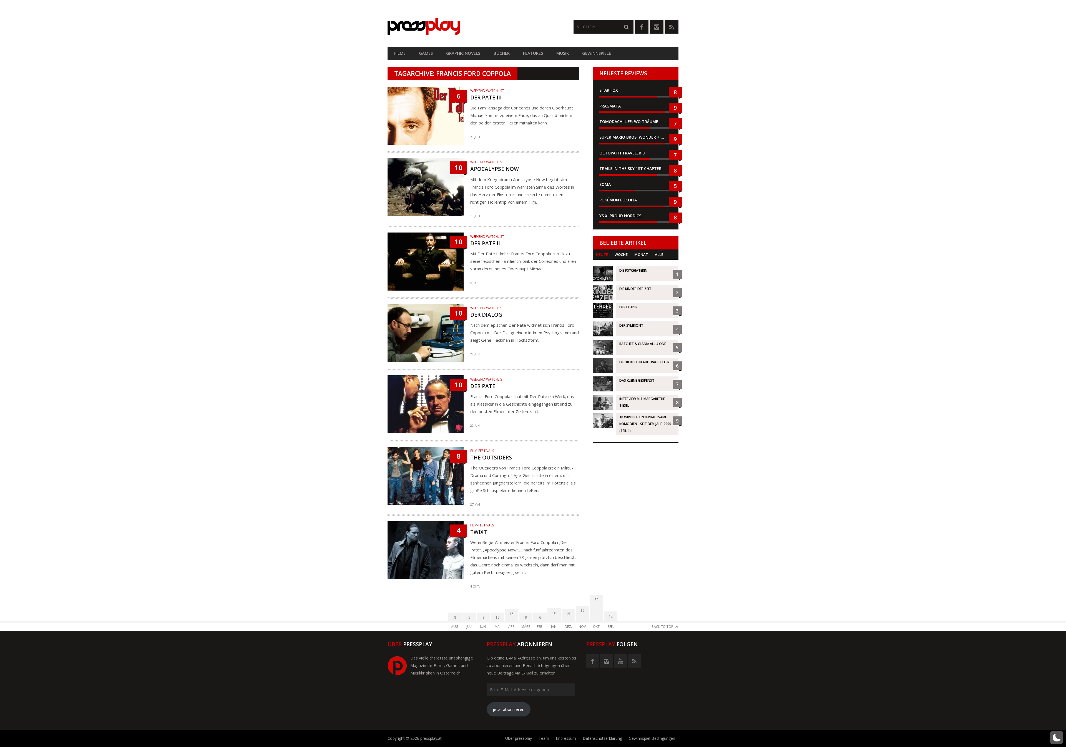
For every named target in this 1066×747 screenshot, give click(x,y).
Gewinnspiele (596, 53)
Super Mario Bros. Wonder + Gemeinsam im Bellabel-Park (635, 137)
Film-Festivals (482, 450)
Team (544, 738)
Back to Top (662, 626)
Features (533, 53)
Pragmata (610, 106)
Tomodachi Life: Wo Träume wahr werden (635, 121)
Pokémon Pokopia (618, 200)
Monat (641, 254)
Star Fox (608, 90)
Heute (602, 254)
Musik (562, 53)
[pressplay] (460, 26)
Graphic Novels (463, 53)
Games (426, 53)
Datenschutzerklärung (602, 738)
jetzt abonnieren (508, 709)
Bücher (502, 53)
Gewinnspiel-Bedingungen (652, 738)
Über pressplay (518, 738)
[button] (1056, 737)
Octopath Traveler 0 (622, 153)
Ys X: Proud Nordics (620, 215)
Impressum (566, 738)
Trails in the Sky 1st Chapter (631, 168)
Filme (400, 53)
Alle (659, 254)
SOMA (605, 184)
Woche (621, 254)
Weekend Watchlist (487, 90)
